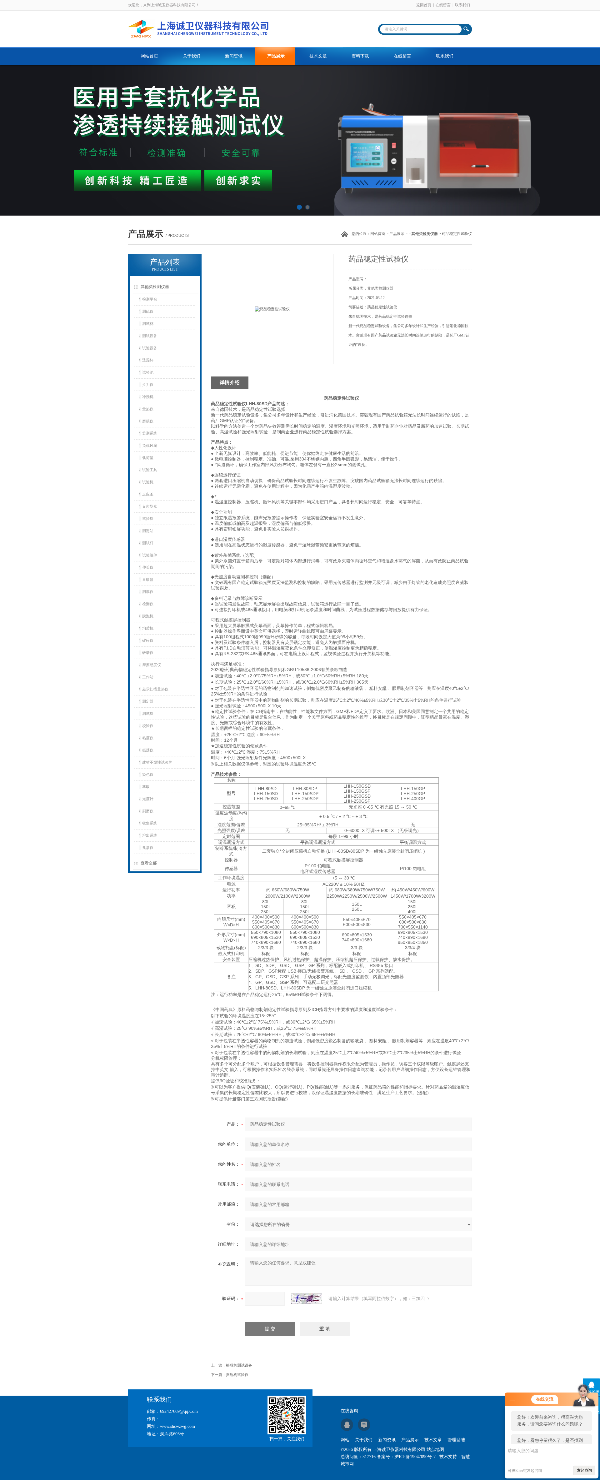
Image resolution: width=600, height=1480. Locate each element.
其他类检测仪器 (155, 286)
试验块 (147, 518)
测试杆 (147, 543)
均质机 (147, 628)
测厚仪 (147, 592)
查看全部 (149, 863)
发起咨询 (584, 1470)
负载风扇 (149, 445)
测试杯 (147, 323)
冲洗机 (147, 397)
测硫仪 (147, 311)
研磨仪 (147, 652)
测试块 (147, 713)
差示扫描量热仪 (155, 689)
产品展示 (276, 56)
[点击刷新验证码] (306, 1298)
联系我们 (462, 5)
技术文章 (318, 56)
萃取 (146, 787)
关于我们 (191, 56)
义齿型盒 (149, 506)
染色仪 (147, 774)
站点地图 (435, 1449)
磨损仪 (147, 421)
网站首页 (149, 56)
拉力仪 (147, 384)
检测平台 (149, 299)
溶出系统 (149, 835)
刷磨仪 (147, 811)
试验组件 (149, 555)
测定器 (147, 701)
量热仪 (147, 409)
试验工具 (149, 470)
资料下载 (360, 56)
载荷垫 (147, 458)
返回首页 (423, 5)
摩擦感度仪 (151, 665)
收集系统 (149, 823)
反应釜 (147, 494)
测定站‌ (147, 531)
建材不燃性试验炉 (157, 762)
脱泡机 (147, 616)
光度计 (147, 799)
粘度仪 (147, 738)
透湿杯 (147, 360)
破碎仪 (147, 640)
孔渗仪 (147, 847)
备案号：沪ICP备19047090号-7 (406, 1456)
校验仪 (147, 726)
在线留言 (443, 5)
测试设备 (149, 336)
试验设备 (149, 348)
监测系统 (149, 433)
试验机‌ (147, 482)
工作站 (147, 677)
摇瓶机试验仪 (237, 1375)
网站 (345, 1440)
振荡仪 (147, 750)
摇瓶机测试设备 (239, 1365)
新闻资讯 (233, 56)
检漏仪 (147, 604)
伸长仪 (147, 567)
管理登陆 (456, 1440)
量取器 (147, 579)
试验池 (147, 372)
